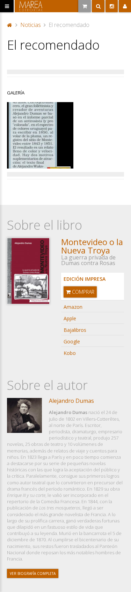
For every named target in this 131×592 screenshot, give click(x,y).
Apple (70, 318)
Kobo (70, 353)
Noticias (30, 25)
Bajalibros (75, 330)
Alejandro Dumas (71, 401)
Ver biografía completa (33, 573)
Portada (10, 24)
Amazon (73, 307)
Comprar (82, 291)
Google (72, 341)
